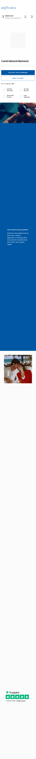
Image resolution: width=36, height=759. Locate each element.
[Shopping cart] (30, 8)
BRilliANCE (9, 8)
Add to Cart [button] (18, 78)
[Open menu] (33, 8)
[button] (18, 72)
